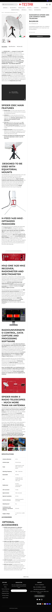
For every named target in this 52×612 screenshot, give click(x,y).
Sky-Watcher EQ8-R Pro (15, 63)
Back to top (26, 576)
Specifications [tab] (12, 46)
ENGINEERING (37, 9)
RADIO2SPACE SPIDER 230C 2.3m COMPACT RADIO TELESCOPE (12, 12)
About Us (5, 584)
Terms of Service (5, 589)
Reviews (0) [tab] (19, 46)
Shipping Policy (5, 593)
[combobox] (10, 4)
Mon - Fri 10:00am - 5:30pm (39, 587)
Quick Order (5, 597)
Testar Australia (14, 608)
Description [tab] (4, 46)
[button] (50, 4)
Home (3, 12)
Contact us (40, 36)
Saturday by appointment (39, 589)
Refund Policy (5, 591)
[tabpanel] (14, 309)
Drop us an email (39, 596)
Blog (5, 586)
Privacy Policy (5, 595)
